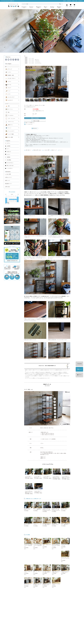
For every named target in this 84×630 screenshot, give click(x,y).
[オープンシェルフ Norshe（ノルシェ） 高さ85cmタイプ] (28, 543)
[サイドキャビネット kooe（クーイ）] (37, 522)
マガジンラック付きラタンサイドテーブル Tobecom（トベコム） (56, 545)
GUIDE (73, 0)
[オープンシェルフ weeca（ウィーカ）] (65, 543)
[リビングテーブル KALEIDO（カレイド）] (56, 522)
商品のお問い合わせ (37, 150)
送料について (7, 180)
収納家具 (26, 57)
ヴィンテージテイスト (38, 63)
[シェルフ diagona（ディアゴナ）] (47, 543)
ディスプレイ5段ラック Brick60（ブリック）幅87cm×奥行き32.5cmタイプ (29, 492)
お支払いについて (8, 177)
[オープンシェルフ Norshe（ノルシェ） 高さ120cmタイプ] (37, 543)
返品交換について (8, 183)
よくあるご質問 (46, 150)
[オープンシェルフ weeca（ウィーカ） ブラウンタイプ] (65, 556)
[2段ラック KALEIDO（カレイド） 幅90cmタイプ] (65, 522)
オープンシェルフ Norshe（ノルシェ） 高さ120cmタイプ (37, 545)
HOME (64, 0)
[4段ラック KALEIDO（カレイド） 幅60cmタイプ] (37, 507)
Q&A (76, 0)
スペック (60, 150)
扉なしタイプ (37, 59)
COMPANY (69, 0)
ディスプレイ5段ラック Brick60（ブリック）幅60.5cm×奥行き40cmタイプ (56, 477)
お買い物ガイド (28, 150)
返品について (54, 150)
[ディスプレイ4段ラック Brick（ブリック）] (28, 522)
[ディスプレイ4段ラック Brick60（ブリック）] (28, 507)
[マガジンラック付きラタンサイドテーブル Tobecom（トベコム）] (56, 543)
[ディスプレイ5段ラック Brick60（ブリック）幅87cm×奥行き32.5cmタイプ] (47, 507)
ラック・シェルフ (31, 58)
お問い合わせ (7, 186)
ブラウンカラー (37, 60)
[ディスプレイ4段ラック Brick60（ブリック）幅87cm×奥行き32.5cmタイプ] (56, 507)
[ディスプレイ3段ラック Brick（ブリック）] (65, 507)
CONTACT (80, 0)
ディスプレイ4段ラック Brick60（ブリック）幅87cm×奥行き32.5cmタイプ (66, 477)
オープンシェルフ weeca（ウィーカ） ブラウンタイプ (65, 558)
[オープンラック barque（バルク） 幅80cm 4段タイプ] (47, 522)
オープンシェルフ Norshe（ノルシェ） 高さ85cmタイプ (28, 545)
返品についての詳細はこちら (30, 122)
